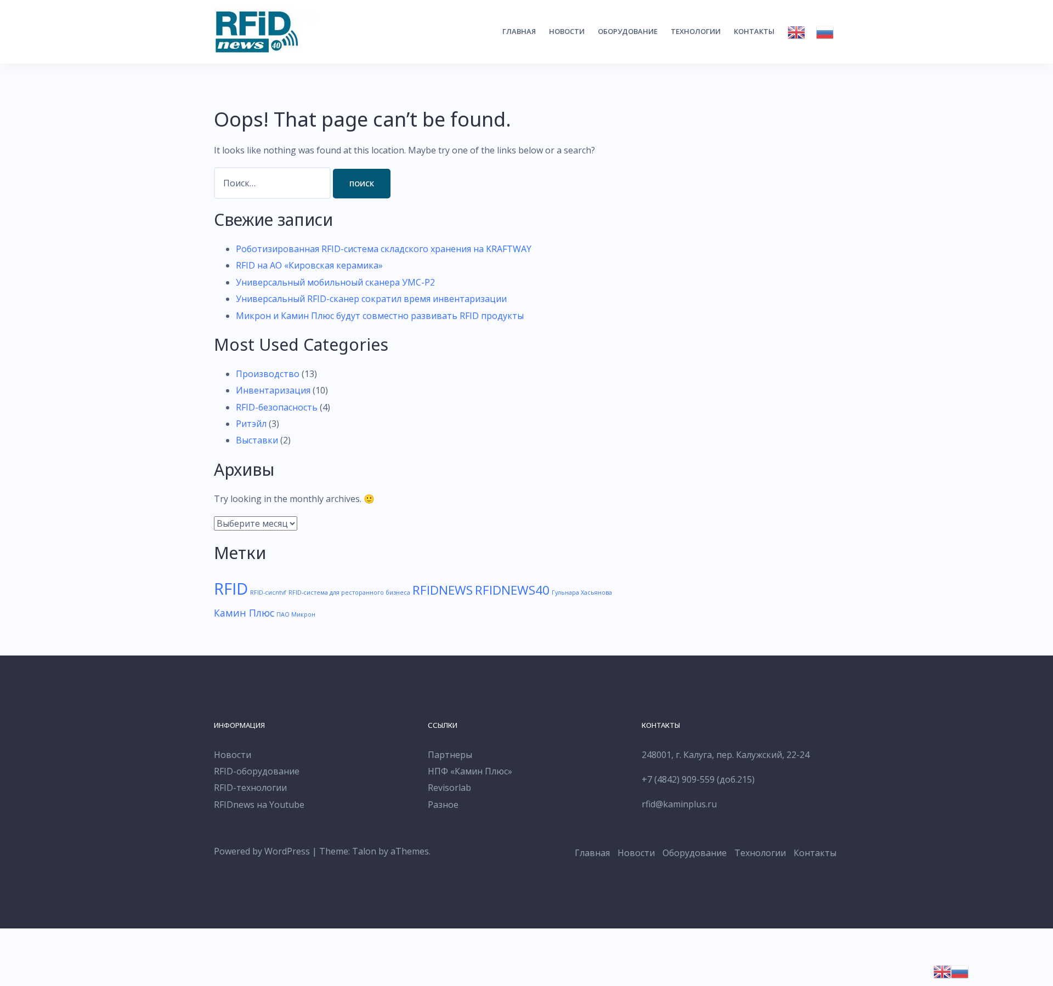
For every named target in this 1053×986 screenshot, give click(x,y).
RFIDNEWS (442, 590)
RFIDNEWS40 (512, 590)
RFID (231, 589)
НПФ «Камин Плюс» (470, 771)
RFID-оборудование (256, 771)
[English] (796, 32)
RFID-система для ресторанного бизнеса (349, 592)
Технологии (696, 31)
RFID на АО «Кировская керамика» (309, 265)
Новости (567, 31)
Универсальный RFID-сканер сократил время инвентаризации (371, 299)
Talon (364, 851)
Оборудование (628, 31)
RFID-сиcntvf (268, 592)
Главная (519, 31)
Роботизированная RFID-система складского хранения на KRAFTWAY (383, 249)
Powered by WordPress (262, 851)
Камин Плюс (244, 612)
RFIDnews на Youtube (259, 805)
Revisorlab (449, 788)
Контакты (754, 31)
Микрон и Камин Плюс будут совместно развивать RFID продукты (380, 316)
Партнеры (450, 755)
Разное (443, 805)
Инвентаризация (273, 390)
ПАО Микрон (295, 614)
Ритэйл (251, 424)
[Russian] (825, 32)
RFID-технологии (250, 788)
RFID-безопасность (277, 407)
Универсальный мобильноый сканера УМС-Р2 (335, 282)
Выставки (257, 440)
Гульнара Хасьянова (582, 592)
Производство (267, 374)
